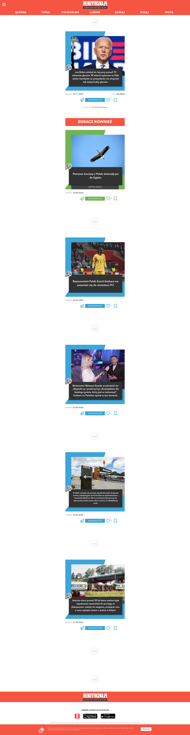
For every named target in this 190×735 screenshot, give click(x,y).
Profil (169, 12)
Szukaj (120, 12)
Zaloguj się (87, 107)
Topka (45, 12)
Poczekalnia (70, 12)
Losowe (95, 12)
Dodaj (144, 12)
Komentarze (95, 100)
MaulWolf (120, 94)
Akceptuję (146, 729)
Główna (20, 12)
